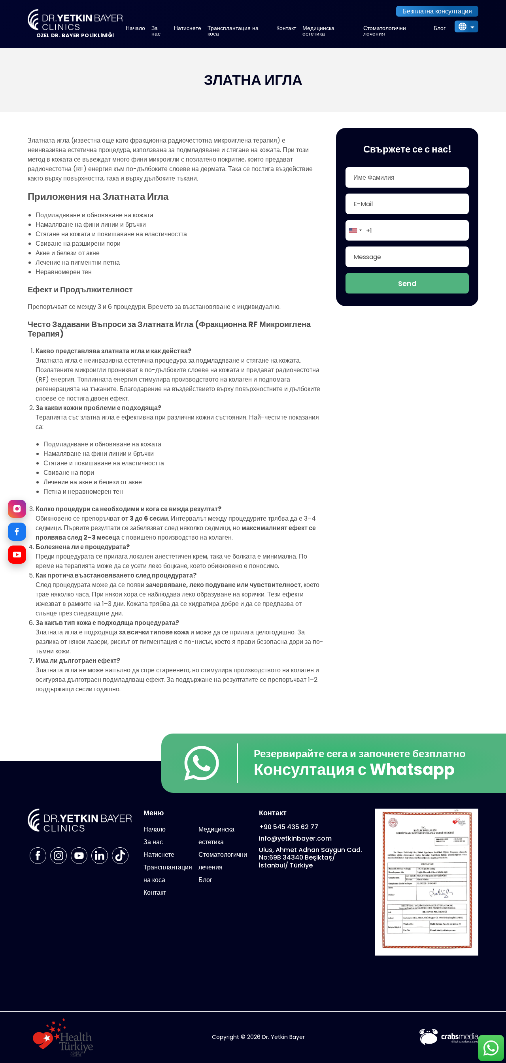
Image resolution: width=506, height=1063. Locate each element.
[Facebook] (17, 532)
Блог (440, 28)
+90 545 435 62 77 (288, 827)
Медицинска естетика (318, 31)
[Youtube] (79, 855)
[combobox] (355, 230)
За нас (155, 31)
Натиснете (187, 28)
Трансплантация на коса (233, 31)
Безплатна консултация (437, 11)
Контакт (286, 28)
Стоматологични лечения (384, 31)
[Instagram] (17, 509)
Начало (135, 28)
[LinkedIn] (99, 855)
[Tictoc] (120, 855)
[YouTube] (17, 555)
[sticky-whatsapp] (491, 1048)
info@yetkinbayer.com (295, 838)
